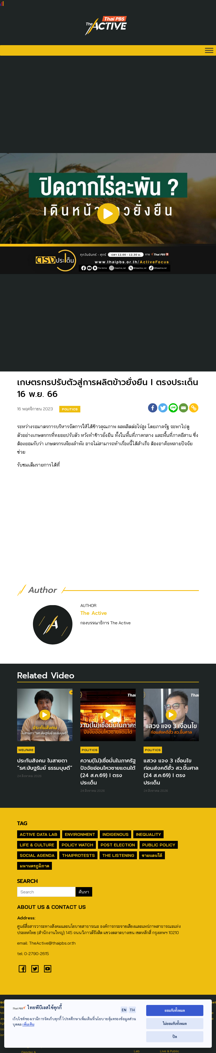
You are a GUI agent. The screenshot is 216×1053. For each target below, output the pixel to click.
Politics (70, 409)
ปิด (175, 1036)
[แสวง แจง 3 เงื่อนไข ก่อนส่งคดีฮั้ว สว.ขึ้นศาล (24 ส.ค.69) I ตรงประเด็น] (171, 717)
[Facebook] (152, 407)
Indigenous (115, 834)
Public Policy (158, 844)
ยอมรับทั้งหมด (175, 1010)
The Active (93, 613)
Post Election (118, 844)
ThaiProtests (78, 855)
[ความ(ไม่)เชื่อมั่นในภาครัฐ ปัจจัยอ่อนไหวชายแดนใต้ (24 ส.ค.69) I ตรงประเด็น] (108, 717)
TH (132, 1009)
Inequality (148, 834)
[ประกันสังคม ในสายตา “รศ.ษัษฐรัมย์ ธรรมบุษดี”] (44, 717)
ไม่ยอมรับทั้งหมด (175, 1023)
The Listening (118, 855)
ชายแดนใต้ (152, 855)
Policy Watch (77, 844)
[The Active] (106, 26)
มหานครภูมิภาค (34, 865)
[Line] (173, 407)
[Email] (183, 407)
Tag (22, 823)
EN (124, 1009)
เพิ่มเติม (28, 1024)
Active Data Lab (38, 834)
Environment (80, 834)
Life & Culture (37, 844)
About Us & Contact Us (51, 907)
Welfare (25, 750)
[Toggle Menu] (209, 50)
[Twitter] (163, 407)
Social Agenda (37, 855)
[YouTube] (47, 968)
